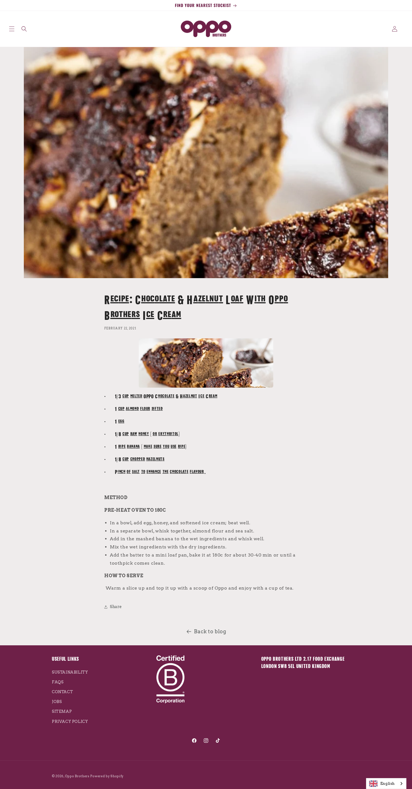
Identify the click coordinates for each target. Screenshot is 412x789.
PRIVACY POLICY (70, 721)
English (387, 783)
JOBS (57, 701)
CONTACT (62, 691)
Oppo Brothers (77, 776)
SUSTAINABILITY (70, 672)
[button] (12, 29)
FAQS (57, 681)
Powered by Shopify (107, 776)
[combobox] (386, 783)
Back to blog (210, 631)
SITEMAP (62, 711)
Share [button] (116, 607)
